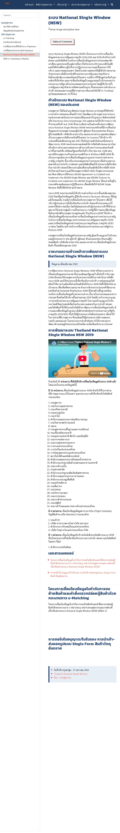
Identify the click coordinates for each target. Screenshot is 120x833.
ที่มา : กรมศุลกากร (62, 677)
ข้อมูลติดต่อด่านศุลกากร (13, 30)
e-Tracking (8, 38)
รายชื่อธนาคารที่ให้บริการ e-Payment (19, 46)
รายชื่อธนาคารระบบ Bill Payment (18, 50)
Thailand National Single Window (70, 673)
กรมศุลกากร (7, 22)
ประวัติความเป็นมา (11, 26)
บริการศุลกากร (8, 34)
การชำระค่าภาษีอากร (12, 42)
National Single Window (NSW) (19, 54)
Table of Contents (62, 41)
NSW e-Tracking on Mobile (16, 58)
